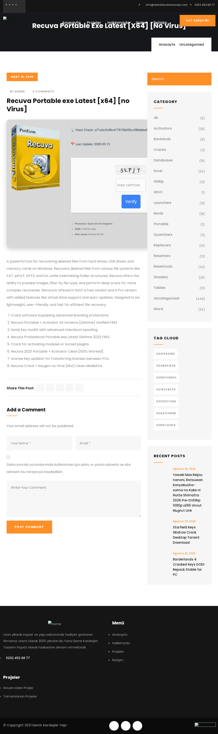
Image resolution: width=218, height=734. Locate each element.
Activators (163, 128)
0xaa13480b (166, 413)
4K (156, 117)
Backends (162, 139)
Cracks (160, 149)
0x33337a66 (166, 401)
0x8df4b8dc (166, 377)
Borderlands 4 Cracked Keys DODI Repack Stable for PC (188, 567)
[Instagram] (137, 726)
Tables (159, 287)
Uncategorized (191, 44)
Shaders (161, 277)
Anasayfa (167, 44)
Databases (163, 160)
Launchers (162, 202)
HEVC (158, 192)
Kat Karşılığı (197, 20)
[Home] (10, 20)
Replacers (162, 245)
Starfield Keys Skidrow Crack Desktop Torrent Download (186, 535)
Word (158, 308)
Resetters (162, 255)
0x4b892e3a (166, 365)
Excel (158, 170)
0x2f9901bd (165, 354)
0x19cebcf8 (166, 389)
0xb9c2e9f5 (166, 425)
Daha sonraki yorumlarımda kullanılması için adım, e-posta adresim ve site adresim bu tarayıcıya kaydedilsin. (69, 468)
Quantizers (163, 234)
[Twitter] (114, 726)
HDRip (159, 181)
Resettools (163, 266)
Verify (131, 201)
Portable (161, 224)
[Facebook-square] (126, 726)
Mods (158, 213)
